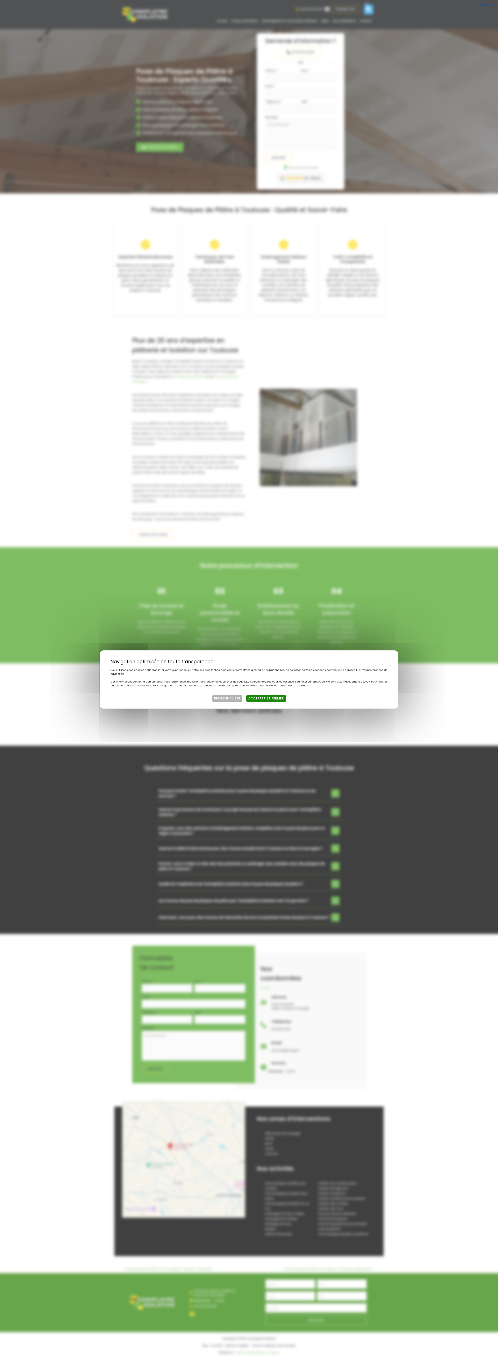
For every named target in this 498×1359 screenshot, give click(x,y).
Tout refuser (485, 5)
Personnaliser (227, 698)
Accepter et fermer (266, 698)
